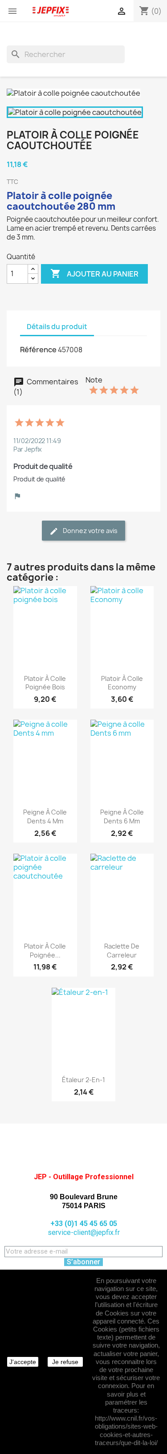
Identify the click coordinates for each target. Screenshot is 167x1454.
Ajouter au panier (94, 273)
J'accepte (22, 1361)
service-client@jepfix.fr (84, 1232)
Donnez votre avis (89, 530)
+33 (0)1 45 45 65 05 (83, 1223)
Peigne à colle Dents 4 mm (45, 816)
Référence (38, 349)
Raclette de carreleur (121, 950)
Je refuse (65, 1361)
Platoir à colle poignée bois (45, 683)
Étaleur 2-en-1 (83, 1079)
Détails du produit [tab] (57, 326)
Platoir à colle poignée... (45, 950)
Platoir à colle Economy (122, 683)
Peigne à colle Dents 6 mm (122, 816)
